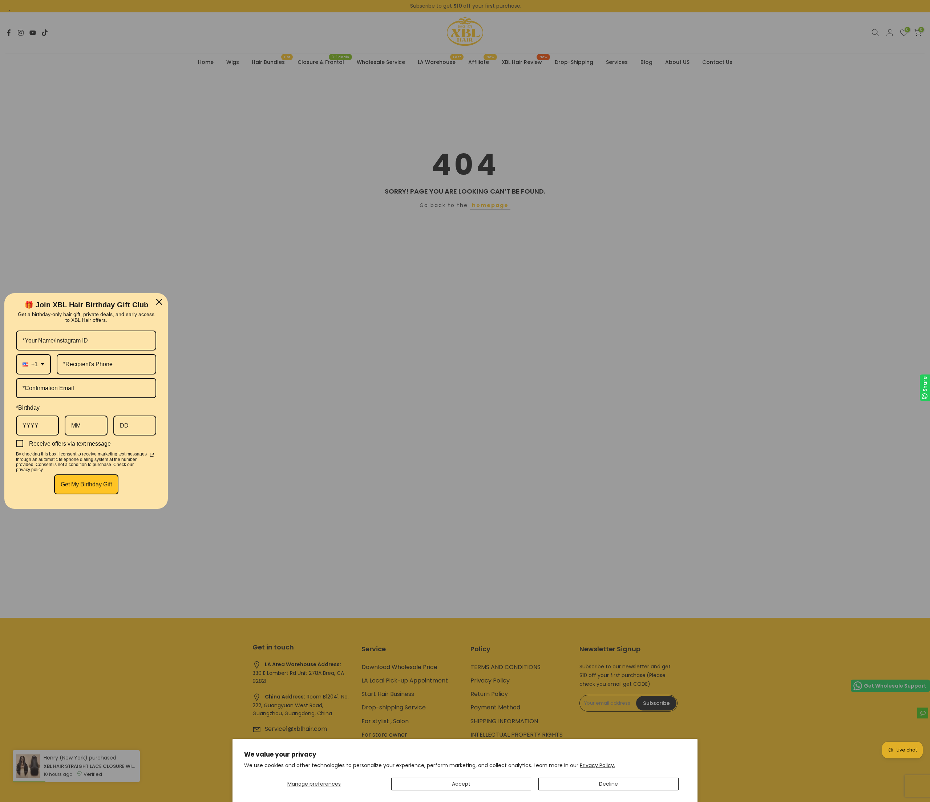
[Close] (159, 302)
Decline (608, 783)
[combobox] (33, 364)
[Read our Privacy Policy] (151, 454)
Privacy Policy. (597, 765)
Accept (461, 783)
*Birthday (28, 408)
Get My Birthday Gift (86, 484)
